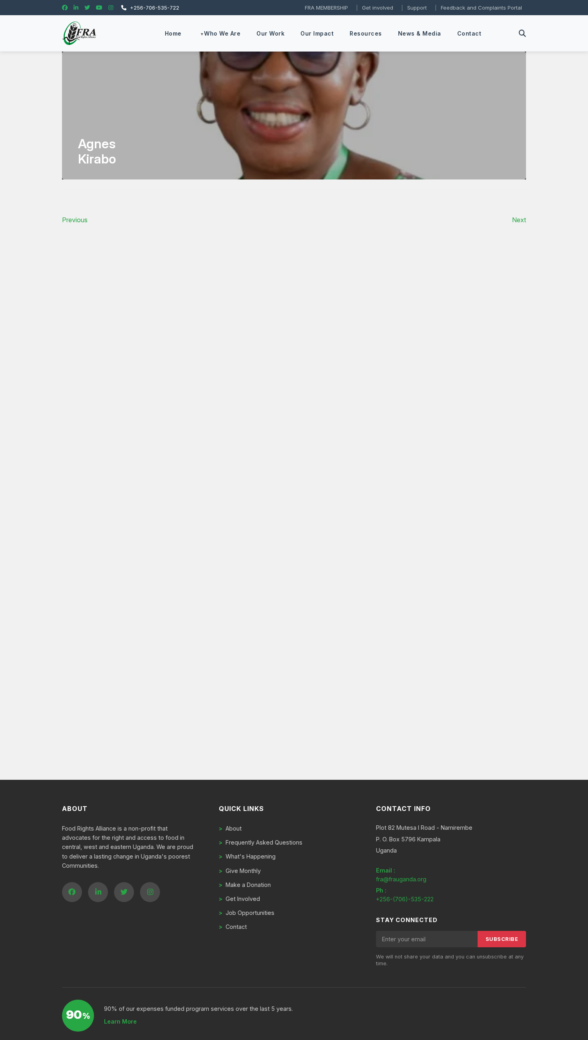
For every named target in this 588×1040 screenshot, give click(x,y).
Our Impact (317, 33)
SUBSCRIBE (502, 939)
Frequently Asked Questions (260, 842)
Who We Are (222, 33)
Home (173, 33)
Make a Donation (245, 884)
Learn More (120, 1021)
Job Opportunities (246, 912)
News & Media (419, 33)
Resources (366, 33)
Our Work (270, 33)
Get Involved (239, 898)
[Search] (522, 33)
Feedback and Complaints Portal (481, 7)
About (230, 828)
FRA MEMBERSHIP (326, 7)
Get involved (377, 7)
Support (417, 7)
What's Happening (247, 856)
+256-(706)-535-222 (405, 899)
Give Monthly (240, 870)
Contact (469, 33)
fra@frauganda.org (401, 879)
